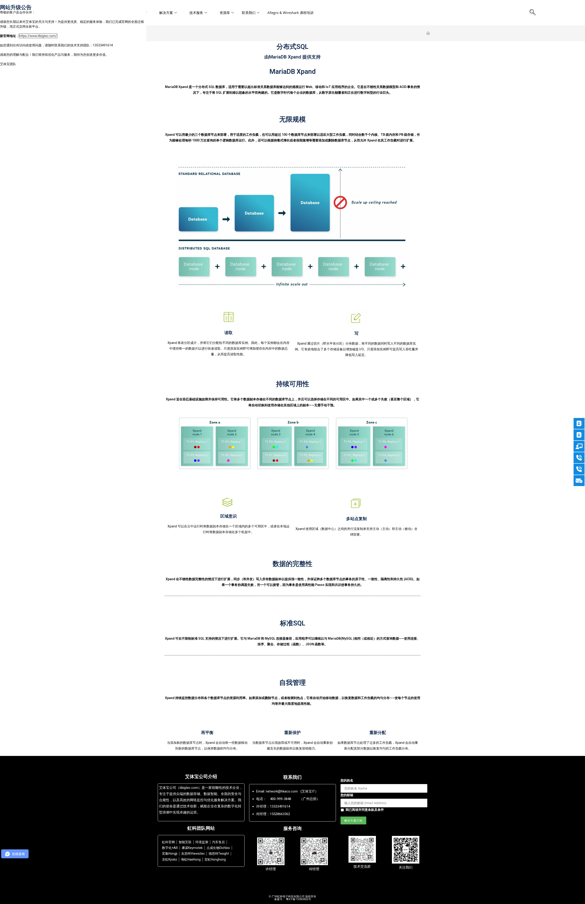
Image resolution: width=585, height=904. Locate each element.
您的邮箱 (346, 795)
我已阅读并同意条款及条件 (365, 809)
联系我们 (248, 12)
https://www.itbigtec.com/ (38, 36)
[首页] (428, 33)
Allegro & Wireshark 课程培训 (290, 12)
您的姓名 (346, 780)
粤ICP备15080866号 (298, 899)
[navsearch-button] (532, 12)
